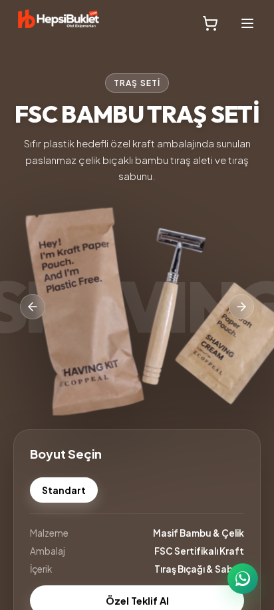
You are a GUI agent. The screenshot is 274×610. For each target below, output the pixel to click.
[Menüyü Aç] (247, 23)
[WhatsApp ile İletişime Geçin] (242, 578)
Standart (64, 490)
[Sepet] (210, 23)
